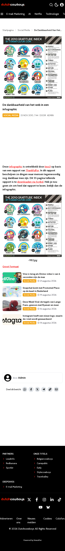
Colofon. (60, 518)
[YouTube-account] (40, 507)
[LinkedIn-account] (52, 500)
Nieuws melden (31, 520)
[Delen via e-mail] (56, 389)
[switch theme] (56, 5)
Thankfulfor (32, 170)
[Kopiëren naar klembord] (50, 389)
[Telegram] (43, 389)
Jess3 (48, 166)
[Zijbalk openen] (2, 14)
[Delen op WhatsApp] (24, 389)
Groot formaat (11, 266)
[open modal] (62, 5)
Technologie (52, 13)
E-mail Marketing (15, 13)
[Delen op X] (37, 389)
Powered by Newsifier (33, 540)
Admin (50, 115)
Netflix (38, 13)
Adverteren (6, 518)
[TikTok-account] (59, 500)
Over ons (19, 520)
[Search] (51, 5)
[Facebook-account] (37, 500)
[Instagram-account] (44, 500)
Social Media (10, 115)
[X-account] (29, 500)
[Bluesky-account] (48, 507)
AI (29, 13)
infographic (15, 166)
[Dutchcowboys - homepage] (13, 5)
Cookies (47, 518)
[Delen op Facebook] (31, 389)
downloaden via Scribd (30, 181)
